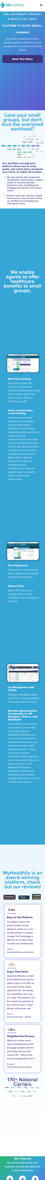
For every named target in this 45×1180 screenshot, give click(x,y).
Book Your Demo (22, 59)
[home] (12, 5)
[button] (41, 5)
